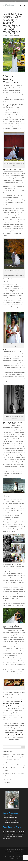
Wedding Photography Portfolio (12, 734)
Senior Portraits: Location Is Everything (13, 765)
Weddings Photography (14, 35)
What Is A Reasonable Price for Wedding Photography (13, 704)
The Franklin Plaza (8, 416)
